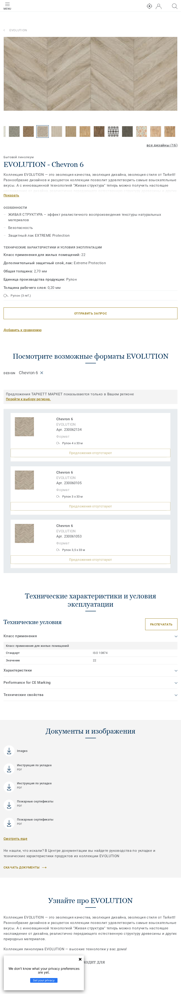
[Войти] (158, 6)
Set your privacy (44, 980)
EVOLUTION (18, 30)
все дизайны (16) (162, 145)
